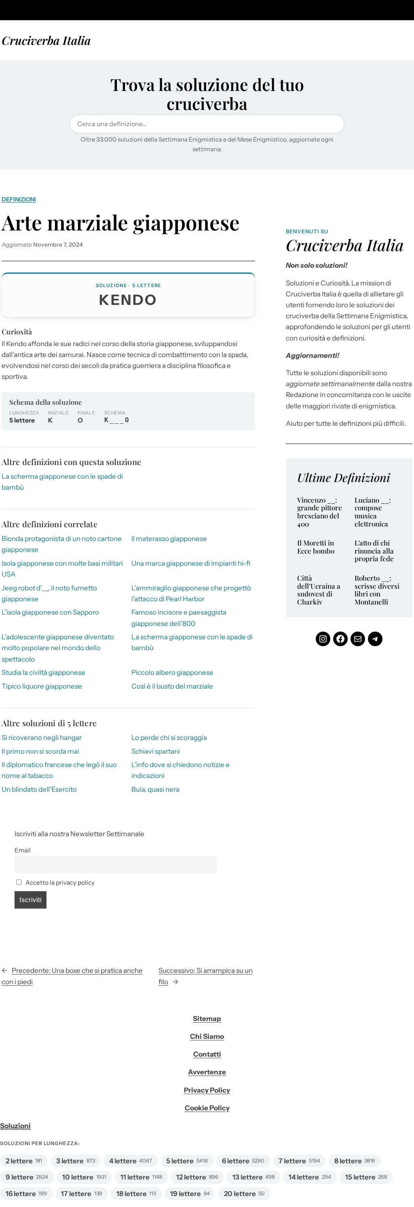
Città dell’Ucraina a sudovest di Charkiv (318, 590)
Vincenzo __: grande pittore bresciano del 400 (319, 512)
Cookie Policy (207, 1108)
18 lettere (131, 1194)
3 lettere (70, 1161)
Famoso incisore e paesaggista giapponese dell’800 (178, 617)
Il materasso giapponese (169, 539)
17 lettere (76, 1194)
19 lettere (185, 1194)
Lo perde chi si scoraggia (169, 738)
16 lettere (21, 1194)
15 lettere (360, 1177)
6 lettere (235, 1161)
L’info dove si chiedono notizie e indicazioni (180, 770)
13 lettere (247, 1177)
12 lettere (191, 1177)
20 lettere (240, 1194)
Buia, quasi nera (155, 789)
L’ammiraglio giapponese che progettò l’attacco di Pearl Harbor (191, 593)
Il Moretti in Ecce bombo (315, 547)
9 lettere (20, 1177)
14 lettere (304, 1177)
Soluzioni (15, 1126)
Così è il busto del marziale (172, 686)
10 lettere (77, 1177)
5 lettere (180, 1161)
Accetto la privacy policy (59, 882)
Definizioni (19, 199)
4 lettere (123, 1161)
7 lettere (292, 1161)
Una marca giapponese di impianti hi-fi (190, 563)
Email (23, 850)
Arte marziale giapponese (121, 222)
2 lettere (19, 1161)
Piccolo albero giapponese (172, 672)
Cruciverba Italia (46, 40)
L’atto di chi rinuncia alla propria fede (374, 551)
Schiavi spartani (155, 751)
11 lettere (135, 1177)
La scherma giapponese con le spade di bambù (192, 642)
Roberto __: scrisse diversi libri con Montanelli (377, 590)
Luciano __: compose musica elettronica (373, 512)
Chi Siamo (207, 1036)
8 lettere (348, 1161)
